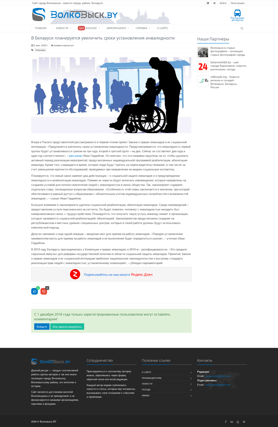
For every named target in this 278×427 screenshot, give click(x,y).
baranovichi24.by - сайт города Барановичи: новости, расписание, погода (228, 65)
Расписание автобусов (237, 19)
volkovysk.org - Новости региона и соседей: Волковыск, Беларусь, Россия (224, 82)
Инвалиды (40, 49)
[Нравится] (34, 291)
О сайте (162, 28)
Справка (141, 28)
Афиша (145, 395)
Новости (62, 28)
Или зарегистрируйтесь (67, 326)
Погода (146, 389)
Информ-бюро (116, 28)
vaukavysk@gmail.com (218, 376)
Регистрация (238, 3)
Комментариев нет (64, 45)
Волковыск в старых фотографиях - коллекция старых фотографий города (227, 51)
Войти (223, 3)
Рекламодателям (151, 377)
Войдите (42, 326)
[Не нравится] (43, 291)
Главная (40, 28)
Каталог (88, 28)
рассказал (75, 156)
